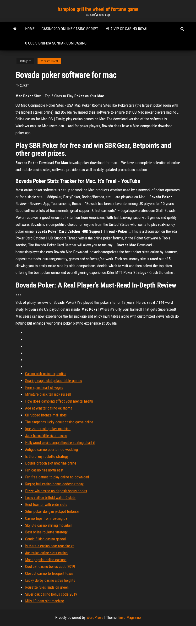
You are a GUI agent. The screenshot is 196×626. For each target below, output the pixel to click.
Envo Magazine (129, 617)
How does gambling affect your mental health (59, 401)
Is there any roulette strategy (47, 456)
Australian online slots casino (46, 553)
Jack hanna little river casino (46, 435)
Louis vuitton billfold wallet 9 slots (50, 497)
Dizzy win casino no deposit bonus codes (56, 491)
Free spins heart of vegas (44, 387)
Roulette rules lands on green (47, 587)
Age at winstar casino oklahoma (48, 408)
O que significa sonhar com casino (56, 43)
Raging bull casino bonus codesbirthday (54, 484)
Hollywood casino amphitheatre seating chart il (60, 442)
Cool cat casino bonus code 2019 (50, 566)
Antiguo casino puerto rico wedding (51, 449)
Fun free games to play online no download (57, 477)
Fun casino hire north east (44, 470)
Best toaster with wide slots (46, 504)
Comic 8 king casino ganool (45, 539)
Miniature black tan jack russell (48, 394)
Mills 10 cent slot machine (44, 601)
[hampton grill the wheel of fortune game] (15, 29)
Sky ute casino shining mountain (48, 525)
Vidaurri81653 (49, 61)
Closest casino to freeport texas (49, 573)
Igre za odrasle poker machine (48, 429)
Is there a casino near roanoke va (49, 546)
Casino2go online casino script (70, 29)
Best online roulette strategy (46, 532)
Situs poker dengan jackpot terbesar (52, 511)
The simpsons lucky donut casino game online (59, 422)
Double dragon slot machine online (50, 463)
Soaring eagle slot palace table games (53, 380)
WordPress (95, 617)
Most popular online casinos (45, 560)
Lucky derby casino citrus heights (50, 580)
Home (29, 29)
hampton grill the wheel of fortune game (98, 9)
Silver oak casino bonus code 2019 (51, 594)
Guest (24, 86)
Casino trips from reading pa (46, 518)
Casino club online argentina (45, 373)
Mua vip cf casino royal (126, 29)
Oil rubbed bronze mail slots (46, 415)
